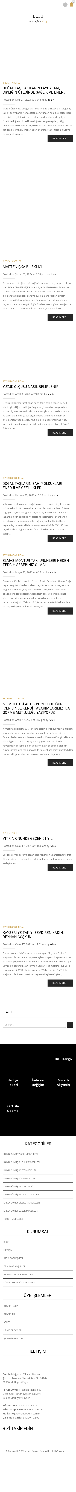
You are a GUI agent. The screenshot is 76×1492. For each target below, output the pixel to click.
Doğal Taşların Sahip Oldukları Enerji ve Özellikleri (32, 485)
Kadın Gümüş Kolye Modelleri (20, 1170)
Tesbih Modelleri (14, 1219)
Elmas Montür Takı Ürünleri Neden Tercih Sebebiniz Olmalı (36, 562)
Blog (6, 1242)
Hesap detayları (13, 1330)
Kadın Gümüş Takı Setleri (18, 1186)
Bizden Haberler (12, 83)
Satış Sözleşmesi (13, 1258)
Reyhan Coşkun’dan (13, 381)
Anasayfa (34, 21)
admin (51, 99)
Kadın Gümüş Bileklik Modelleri (22, 1162)
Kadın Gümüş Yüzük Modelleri (21, 1154)
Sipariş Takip (11, 1306)
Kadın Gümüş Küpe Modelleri (20, 1178)
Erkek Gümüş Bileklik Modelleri (22, 1202)
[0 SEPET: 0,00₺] (72, 6)
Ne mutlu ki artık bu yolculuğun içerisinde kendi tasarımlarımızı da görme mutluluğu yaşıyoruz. (36, 708)
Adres (7, 1322)
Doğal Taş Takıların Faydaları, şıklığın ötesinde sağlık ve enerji (34, 90)
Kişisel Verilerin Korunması (19, 1282)
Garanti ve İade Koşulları (18, 1274)
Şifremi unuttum (13, 1338)
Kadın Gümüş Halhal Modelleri (21, 1194)
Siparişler (9, 1314)
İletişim (8, 1250)
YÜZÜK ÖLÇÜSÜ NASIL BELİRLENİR (31, 387)
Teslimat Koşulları (15, 1266)
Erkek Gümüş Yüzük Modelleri (21, 1210)
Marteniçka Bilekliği (22, 267)
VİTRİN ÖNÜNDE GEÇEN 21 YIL (27, 838)
